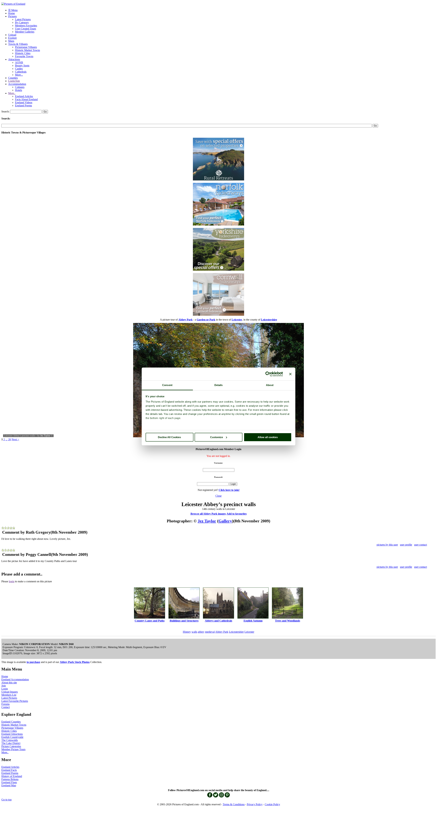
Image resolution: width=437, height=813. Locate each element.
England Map (8, 785)
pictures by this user (387, 544)
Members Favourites (26, 25)
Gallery (225, 521)
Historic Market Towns (27, 50)
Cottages (19, 87)
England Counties (11, 721)
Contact (5, 707)
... (6, 439)
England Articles (24, 96)
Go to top (6, 799)
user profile (406, 544)
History (187, 631)
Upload (12, 34)
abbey (201, 631)
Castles (19, 68)
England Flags (9, 782)
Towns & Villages (18, 44)
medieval (210, 631)
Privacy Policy (255, 804)
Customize (216, 437)
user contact (420, 544)
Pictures (12, 16)
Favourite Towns (24, 56)
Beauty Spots (22, 65)
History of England (11, 776)
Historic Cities (22, 53)
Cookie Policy (272, 804)
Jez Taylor (45, 435)
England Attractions (12, 734)
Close (218, 495)
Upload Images (9, 691)
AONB (19, 62)
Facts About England (26, 99)
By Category (22, 22)
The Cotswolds (9, 740)
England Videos (23, 102)
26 (9, 439)
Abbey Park (221, 631)
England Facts (9, 770)
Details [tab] (218, 385)
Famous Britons (9, 779)
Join (3, 685)
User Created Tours (25, 28)
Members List (8, 694)
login (11, 581)
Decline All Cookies (169, 437)
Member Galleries (24, 31)
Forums (5, 704)
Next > (15, 439)
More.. (11, 93)
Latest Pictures (23, 19)
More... (19, 74)
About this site (9, 682)
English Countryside (12, 737)
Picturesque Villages (26, 47)
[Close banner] (290, 374)
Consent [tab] (167, 385)
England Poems (23, 105)
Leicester (249, 631)
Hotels (18, 90)
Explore (12, 37)
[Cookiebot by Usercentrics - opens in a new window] (268, 374)
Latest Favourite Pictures (14, 701)
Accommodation (17, 84)
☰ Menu (13, 10)
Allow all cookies (268, 437)
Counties (13, 77)
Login (4, 688)
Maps (11, 40)
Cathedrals (20, 71)
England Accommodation (15, 679)
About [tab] (269, 385)
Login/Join (14, 80)
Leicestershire (236, 631)
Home (11, 13)
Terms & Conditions (234, 804)
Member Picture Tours (13, 749)
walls (194, 631)
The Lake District (10, 743)
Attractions (14, 59)
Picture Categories (11, 746)
